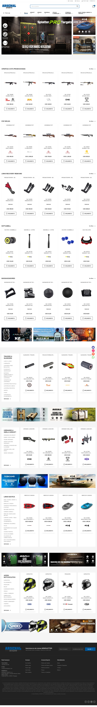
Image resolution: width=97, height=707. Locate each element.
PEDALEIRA (6, 584)
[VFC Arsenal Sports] (13, 99)
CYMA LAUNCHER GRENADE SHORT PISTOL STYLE (36, 453)
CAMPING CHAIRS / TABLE (10, 517)
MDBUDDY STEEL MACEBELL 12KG (33, 253)
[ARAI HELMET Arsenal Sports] (86, 604)
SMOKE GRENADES (8, 453)
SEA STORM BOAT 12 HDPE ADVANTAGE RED (54, 519)
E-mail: (3, 667)
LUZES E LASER (8, 361)
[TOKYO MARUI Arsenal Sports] (86, 459)
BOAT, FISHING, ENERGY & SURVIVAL (85, 13)
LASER (5, 392)
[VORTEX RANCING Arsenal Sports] (65, 604)
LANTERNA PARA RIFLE (9, 388)
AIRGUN (39, 12)
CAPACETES (7, 580)
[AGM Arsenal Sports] (29, 99)
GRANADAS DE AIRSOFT (10, 435)
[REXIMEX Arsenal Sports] (86, 152)
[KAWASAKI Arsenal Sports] (70, 604)
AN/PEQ (6, 390)
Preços (42, 670)
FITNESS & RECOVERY (68, 13)
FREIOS (6, 591)
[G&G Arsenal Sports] (29, 385)
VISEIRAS (6, 603)
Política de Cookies (45, 663)
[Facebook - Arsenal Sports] (93, 347)
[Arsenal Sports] (9, 6)
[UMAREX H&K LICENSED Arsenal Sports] (8, 99)
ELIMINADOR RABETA (9, 589)
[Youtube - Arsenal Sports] (93, 353)
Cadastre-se (92, 0)
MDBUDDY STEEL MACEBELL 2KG (52, 253)
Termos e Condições (45, 672)
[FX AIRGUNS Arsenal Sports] (29, 152)
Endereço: (4, 670)
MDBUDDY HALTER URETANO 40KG (15, 253)
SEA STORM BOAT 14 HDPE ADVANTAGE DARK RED (36, 519)
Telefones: (5, 663)
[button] (12, 13)
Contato (71, 1)
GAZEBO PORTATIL (8, 531)
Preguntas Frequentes (62, 665)
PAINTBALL (47, 12)
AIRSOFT (32, 12)
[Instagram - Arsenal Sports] (93, 350)
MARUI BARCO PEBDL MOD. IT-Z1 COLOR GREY (74, 519)
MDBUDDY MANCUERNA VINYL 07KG (72, 253)
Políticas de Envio (45, 667)
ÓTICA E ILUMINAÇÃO (56, 13)
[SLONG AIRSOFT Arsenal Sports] (48, 385)
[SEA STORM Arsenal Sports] (29, 525)
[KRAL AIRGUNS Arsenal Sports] (10, 152)
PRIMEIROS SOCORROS (9, 523)
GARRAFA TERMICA (8, 511)
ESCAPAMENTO (7, 582)
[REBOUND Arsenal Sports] (10, 204)
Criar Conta (27, 670)
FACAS (5, 525)
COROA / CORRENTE (9, 593)
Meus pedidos (28, 672)
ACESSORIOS (7, 605)
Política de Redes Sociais (47, 665)
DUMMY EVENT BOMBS (9, 437)
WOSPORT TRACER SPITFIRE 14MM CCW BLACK (74, 379)
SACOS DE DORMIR (8, 533)
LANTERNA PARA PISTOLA (10, 383)
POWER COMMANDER (9, 601)
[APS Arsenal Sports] (86, 99)
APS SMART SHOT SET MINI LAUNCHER (72, 453)
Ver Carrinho (28, 663)
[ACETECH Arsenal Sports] (86, 385)
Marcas (78, 1)
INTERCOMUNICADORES (10, 599)
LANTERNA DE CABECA (9, 386)
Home (58, 663)
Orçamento (11, 108)
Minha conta (28, 665)
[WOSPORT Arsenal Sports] (67, 385)
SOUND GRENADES (8, 439)
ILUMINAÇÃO (7, 363)
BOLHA (5, 586)
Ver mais (91, 68)
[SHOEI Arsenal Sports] (29, 604)
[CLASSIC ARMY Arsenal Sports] (48, 99)
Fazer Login (85, 0)
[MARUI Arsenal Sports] (67, 525)
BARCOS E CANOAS (8, 503)
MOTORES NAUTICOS (9, 509)
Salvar (89, 649)
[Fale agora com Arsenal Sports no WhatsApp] (93, 357)
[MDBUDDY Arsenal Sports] (10, 256)
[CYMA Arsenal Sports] (67, 99)
